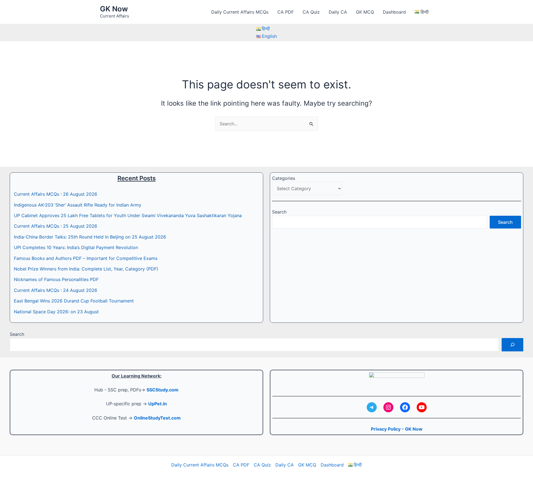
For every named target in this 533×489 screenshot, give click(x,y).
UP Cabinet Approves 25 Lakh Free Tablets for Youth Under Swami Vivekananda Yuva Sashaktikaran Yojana (128, 215)
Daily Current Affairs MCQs (239, 12)
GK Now (114, 8)
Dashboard (394, 12)
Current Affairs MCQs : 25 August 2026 (55, 226)
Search (279, 212)
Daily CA (338, 12)
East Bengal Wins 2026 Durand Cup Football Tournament (74, 301)
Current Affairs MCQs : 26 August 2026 (55, 194)
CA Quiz (311, 12)
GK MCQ (365, 12)
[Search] (512, 344)
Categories (283, 178)
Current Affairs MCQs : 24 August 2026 (55, 290)
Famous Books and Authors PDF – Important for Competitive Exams (85, 258)
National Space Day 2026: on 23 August (56, 311)
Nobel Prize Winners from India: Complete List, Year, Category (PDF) (86, 269)
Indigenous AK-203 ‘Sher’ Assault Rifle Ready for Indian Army (77, 205)
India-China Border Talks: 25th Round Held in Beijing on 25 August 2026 (90, 237)
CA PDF (285, 12)
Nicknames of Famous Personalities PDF (56, 279)
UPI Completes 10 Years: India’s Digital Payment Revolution (76, 247)
